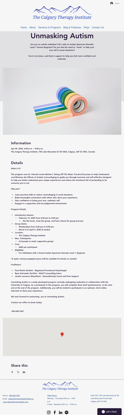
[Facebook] (54, 412)
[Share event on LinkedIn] (24, 372)
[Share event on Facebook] (12, 372)
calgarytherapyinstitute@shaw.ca (21, 399)
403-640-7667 (14, 396)
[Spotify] (66, 412)
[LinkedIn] (60, 412)
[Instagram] (48, 412)
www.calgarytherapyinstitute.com (15, 402)
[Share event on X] (18, 372)
